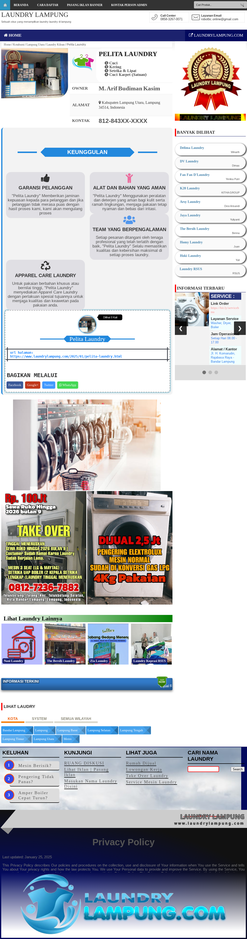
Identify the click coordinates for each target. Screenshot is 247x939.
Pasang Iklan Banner (85, 5)
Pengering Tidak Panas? (36, 779)
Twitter (48, 385)
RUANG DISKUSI (84, 763)
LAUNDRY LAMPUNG (34, 14)
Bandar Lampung (14, 730)
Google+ (32, 385)
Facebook (14, 385)
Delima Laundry (192, 148)
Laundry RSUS (191, 269)
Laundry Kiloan (56, 44)
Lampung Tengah (131, 730)
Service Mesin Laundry (151, 781)
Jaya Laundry (190, 215)
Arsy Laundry (190, 202)
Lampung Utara (35, 44)
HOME (14, 35)
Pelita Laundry (128, 54)
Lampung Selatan (99, 730)
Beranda (21, 5)
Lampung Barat (67, 730)
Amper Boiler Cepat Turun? (33, 795)
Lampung (41, 730)
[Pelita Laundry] (34, 73)
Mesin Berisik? (35, 765)
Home (7, 44)
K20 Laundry (190, 188)
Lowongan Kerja (144, 769)
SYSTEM (39, 719)
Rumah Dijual (141, 763)
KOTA (13, 719)
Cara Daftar (47, 5)
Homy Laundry (191, 242)
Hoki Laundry (190, 256)
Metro (68, 739)
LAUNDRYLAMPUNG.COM (218, 35)
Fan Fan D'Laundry (195, 175)
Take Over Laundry (147, 775)
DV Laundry (189, 161)
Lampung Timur (13, 739)
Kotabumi (18, 44)
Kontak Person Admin (129, 5)
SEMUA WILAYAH (76, 719)
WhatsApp (69, 385)
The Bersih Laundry (194, 229)
